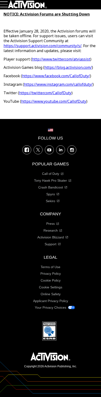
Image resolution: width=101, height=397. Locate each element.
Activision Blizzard (50, 237)
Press (50, 223)
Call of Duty (50, 174)
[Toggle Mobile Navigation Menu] (4, 4)
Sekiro (50, 201)
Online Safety (51, 294)
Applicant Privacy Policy (50, 301)
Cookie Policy (51, 280)
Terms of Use (50, 267)
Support (50, 244)
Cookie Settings (50, 287)
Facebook (26, 149)
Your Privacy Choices (50, 307)
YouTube (49, 149)
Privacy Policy (50, 273)
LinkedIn (60, 149)
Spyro (50, 194)
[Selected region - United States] (50, 130)
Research (50, 230)
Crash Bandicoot (50, 187)
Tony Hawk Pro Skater (50, 180)
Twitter (38, 149)
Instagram (71, 149)
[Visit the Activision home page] (27, 4)
